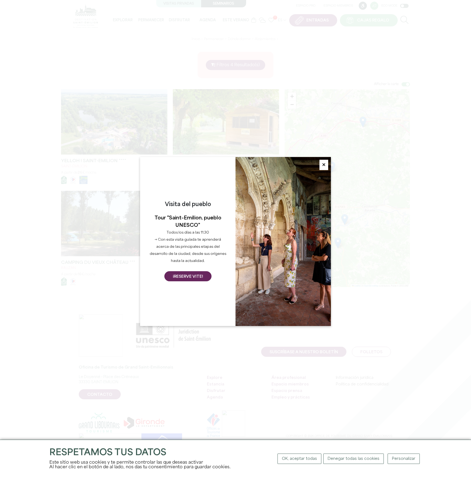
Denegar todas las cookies (353, 459)
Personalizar (403, 459)
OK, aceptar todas (299, 459)
